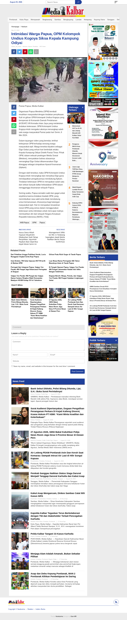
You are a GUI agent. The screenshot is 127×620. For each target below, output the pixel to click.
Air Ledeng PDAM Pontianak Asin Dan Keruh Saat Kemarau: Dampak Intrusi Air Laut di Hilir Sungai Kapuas (57, 455)
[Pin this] (25, 51)
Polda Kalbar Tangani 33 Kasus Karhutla (52, 534)
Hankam (25, 46)
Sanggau (60, 479)
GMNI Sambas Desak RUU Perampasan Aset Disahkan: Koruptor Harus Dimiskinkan (103, 289)
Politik (44, 440)
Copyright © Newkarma (16, 609)
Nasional (33, 440)
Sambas (54, 498)
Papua (42, 222)
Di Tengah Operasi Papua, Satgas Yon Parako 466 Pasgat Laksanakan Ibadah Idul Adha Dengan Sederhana (66, 269)
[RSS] (116, 602)
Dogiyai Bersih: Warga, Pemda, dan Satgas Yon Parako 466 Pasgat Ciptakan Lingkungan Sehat (66, 278)
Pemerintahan (35, 461)
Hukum (30, 46)
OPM (34, 222)
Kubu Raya (39, 521)
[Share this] (13, 51)
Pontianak (48, 461)
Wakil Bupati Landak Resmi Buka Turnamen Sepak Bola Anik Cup (77, 192)
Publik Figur (44, 394)
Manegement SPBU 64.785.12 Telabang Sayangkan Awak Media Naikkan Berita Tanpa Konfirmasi (55, 236)
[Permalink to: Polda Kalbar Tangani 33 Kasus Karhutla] (20, 541)
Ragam (56, 440)
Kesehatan (39, 479)
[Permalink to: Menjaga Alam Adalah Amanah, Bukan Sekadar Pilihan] (20, 561)
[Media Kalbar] (63, 11)
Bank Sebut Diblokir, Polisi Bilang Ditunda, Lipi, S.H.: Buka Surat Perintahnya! (101, 265)
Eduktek (33, 559)
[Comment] (36, 51)
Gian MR (74, 616)
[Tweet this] (19, 51)
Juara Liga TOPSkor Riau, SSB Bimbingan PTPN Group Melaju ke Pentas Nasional (77, 174)
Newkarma (59, 616)
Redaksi (30, 609)
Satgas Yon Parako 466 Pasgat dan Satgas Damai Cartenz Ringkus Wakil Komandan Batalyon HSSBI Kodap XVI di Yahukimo (27, 278)
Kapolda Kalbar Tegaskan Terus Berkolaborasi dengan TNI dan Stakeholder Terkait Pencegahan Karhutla (56, 516)
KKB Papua (24, 222)
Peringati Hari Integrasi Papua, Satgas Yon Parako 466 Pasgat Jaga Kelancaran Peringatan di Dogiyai (29, 269)
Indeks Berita (40, 609)
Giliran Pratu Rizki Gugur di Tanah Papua (65, 254)
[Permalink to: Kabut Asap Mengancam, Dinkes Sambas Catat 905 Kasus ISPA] (20, 500)
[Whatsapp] (30, 51)
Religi (54, 559)
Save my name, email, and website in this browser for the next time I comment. (44, 366)
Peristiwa (35, 46)
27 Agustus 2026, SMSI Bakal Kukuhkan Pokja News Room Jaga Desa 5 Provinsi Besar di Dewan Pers (57, 435)
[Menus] (116, 2)
